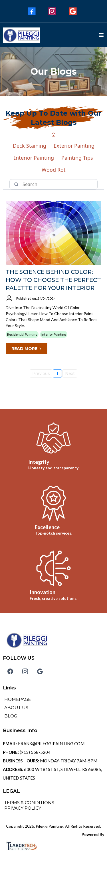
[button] (101, 35)
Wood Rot (54, 169)
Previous (41, 373)
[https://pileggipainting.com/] (21, 34)
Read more (24, 348)
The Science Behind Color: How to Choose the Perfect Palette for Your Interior (53, 279)
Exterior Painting (74, 145)
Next (70, 373)
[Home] (53, 135)
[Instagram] (52, 11)
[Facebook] (31, 11)
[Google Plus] (72, 11)
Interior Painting (34, 157)
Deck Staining (29, 145)
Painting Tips (77, 157)
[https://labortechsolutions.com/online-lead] (53, 846)
